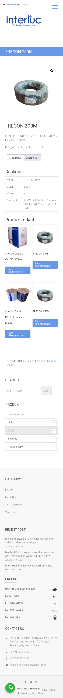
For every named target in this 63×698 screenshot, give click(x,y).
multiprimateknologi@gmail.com (28, 664)
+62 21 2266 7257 (19, 651)
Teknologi (10, 512)
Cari (46, 390)
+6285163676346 (19, 658)
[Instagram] (37, 682)
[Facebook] (25, 682)
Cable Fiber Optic (34, 147)
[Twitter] (31, 682)
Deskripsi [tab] (15, 157)
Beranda (11, 361)
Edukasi (9, 490)
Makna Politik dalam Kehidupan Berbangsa (28, 565)
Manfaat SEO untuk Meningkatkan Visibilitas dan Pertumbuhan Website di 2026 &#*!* (29, 554)
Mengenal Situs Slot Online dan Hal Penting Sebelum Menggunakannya (29, 540)
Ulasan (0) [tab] (32, 157)
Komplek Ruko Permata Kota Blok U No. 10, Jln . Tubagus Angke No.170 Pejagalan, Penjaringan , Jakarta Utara (33, 641)
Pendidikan (11, 497)
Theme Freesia (47, 689)
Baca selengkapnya (15, 270)
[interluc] (24, 21)
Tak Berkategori (13, 505)
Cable (19, 147)
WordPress (38, 693)
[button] (52, 71)
